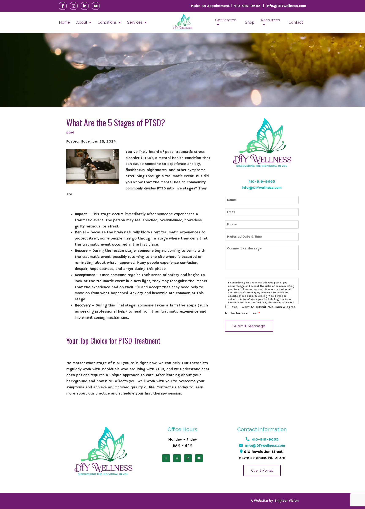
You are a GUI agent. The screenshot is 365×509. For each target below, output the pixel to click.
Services (135, 22)
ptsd (70, 132)
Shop (250, 22)
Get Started (225, 20)
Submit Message (249, 326)
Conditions (107, 22)
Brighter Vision (286, 501)
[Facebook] (63, 6)
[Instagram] (74, 6)
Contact (296, 22)
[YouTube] (95, 6)
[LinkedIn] (85, 6)
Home (64, 22)
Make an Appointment (210, 6)
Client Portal (262, 470)
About (81, 22)
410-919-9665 (247, 6)
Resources (270, 20)
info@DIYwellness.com (286, 6)
